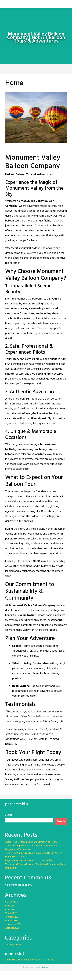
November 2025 (13, 924)
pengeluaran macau (28, 960)
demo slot (11, 960)
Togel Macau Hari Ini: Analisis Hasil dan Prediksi (28, 861)
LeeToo (45, 967)
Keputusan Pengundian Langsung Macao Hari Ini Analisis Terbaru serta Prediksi (33, 855)
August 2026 (11, 902)
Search (9, 815)
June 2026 (10, 910)
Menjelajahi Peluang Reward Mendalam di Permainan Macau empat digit (36, 866)
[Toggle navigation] (7, 4)
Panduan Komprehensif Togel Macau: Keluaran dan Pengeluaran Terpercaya (31, 847)
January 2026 (11, 921)
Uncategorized (13, 945)
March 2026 (11, 913)
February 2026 (12, 917)
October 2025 (12, 928)
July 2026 (9, 906)
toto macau (47, 960)
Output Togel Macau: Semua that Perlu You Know (31, 842)
